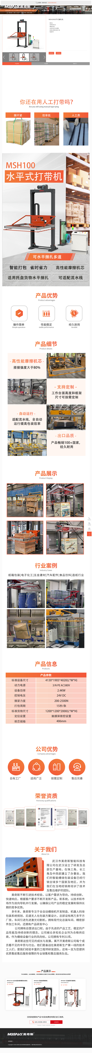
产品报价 (44, 1025)
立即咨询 (58, 53)
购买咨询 (48, 1025)
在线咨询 (56, 1022)
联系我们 (76, 6)
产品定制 (39, 1025)
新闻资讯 (62, 6)
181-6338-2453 (45, 10)
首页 (42, 6)
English (83, 6)
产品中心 (48, 6)
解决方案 (55, 6)
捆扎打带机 (23, 12)
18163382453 (52, 2)
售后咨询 (53, 1025)
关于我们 (69, 6)
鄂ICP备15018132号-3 (37, 1044)
